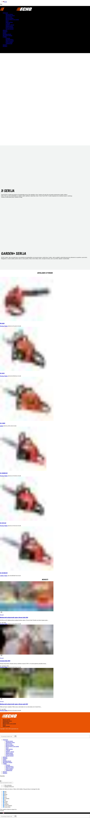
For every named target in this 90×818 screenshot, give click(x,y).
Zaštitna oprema (9, 26)
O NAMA (5, 37)
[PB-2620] (26, 320)
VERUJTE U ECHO (10, 41)
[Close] (45, 779)
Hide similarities (8, 785)
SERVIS (4, 33)
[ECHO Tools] (16, 10)
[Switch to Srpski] (3, 813)
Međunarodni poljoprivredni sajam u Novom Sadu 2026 (14, 617)
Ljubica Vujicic (3, 575)
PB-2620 (2, 323)
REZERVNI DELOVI (7, 34)
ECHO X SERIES (9, 42)
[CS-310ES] (26, 420)
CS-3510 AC (3, 523)
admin (1, 426)
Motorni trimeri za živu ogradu (12, 19)
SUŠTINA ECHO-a (9, 39)
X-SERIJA (8, 23)
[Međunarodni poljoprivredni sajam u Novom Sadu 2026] (45, 611)
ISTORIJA (8, 38)
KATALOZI (5, 30)
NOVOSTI (5, 45)
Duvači (7, 21)
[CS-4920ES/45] (23, 470)
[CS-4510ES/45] (26, 570)
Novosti (2, 614)
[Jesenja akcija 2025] (45, 655)
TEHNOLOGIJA (9, 43)
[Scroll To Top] (45, 781)
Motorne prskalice (10, 18)
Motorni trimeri (9, 17)
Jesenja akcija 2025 (5, 661)
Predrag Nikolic (4, 326)
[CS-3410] (23, 370)
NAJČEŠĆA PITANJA (7, 35)
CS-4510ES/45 (3, 573)
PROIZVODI (5, 13)
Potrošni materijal (9, 29)
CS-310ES (2, 423)
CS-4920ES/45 (3, 473)
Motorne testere (9, 14)
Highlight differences (9, 786)
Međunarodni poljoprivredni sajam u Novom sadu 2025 (14, 704)
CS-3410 (2, 373)
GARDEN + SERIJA (10, 25)
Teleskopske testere (10, 15)
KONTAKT (5, 46)
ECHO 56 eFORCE (9, 27)
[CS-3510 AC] (23, 520)
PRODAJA (5, 31)
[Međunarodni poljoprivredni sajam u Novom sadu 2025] (45, 698)
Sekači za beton (9, 22)
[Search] (15, 736)
